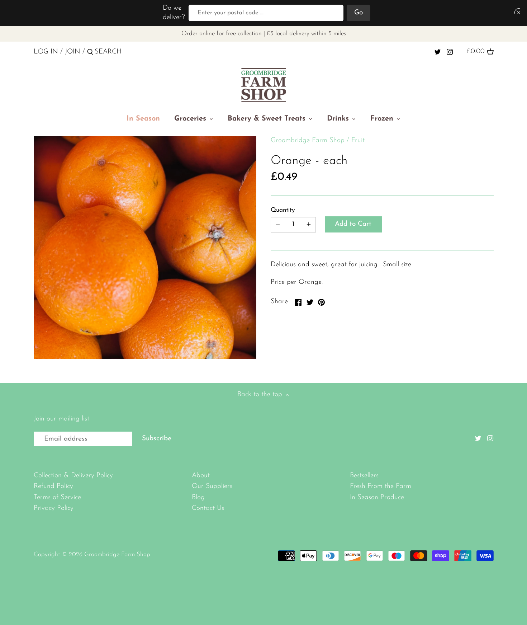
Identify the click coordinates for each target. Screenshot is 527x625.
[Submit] (90, 53)
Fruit (358, 140)
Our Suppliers (212, 486)
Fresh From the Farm (380, 486)
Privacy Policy (53, 508)
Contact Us (208, 508)
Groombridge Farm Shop (308, 140)
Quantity (283, 210)
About (201, 475)
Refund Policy (53, 486)
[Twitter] (438, 51)
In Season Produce (377, 497)
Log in (46, 51)
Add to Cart (353, 224)
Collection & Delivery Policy (73, 475)
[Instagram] (450, 51)
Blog (198, 497)
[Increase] (308, 224)
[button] (516, 11)
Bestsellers (364, 475)
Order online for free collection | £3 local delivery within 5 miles (263, 33)
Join (72, 51)
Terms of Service (57, 497)
